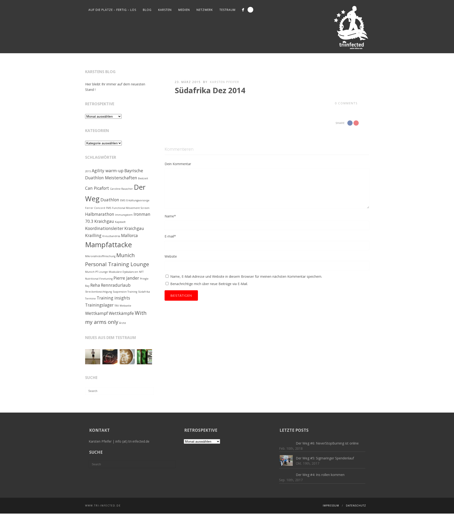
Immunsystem (124, 214)
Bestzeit (143, 178)
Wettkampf (96, 313)
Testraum (227, 10)
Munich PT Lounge (96, 271)
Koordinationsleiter (104, 228)
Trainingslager (99, 305)
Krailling (93, 235)
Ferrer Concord (95, 208)
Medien (184, 10)
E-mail (170, 236)
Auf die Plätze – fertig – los (112, 10)
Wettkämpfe (121, 313)
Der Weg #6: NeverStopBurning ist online (327, 443)
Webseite (125, 305)
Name (170, 216)
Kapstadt (120, 222)
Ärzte (122, 323)
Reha (95, 285)
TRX (116, 305)
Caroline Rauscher (121, 188)
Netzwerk (204, 10)
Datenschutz (356, 505)
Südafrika (144, 291)
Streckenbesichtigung (98, 291)
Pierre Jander (126, 278)
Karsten (165, 10)
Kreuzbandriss (111, 236)
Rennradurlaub (116, 285)
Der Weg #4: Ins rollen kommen (320, 474)
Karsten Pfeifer (224, 82)
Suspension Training (125, 291)
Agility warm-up (107, 170)
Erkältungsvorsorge (137, 200)
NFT (141, 271)
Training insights (113, 298)
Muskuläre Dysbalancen (123, 271)
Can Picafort (97, 188)
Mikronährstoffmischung (100, 256)
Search (250, 10)
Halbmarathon (99, 214)
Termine (90, 298)
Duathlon (109, 199)
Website (171, 256)
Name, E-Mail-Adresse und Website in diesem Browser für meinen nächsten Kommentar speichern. (246, 276)
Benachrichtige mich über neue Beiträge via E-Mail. (209, 284)
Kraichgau (134, 228)
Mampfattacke (108, 244)
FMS (108, 208)
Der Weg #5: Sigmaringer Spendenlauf (325, 458)
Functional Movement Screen (130, 208)
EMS (122, 200)
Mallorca (129, 235)
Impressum (331, 505)
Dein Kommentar (178, 164)
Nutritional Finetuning (99, 278)
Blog (147, 10)
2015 (88, 171)
